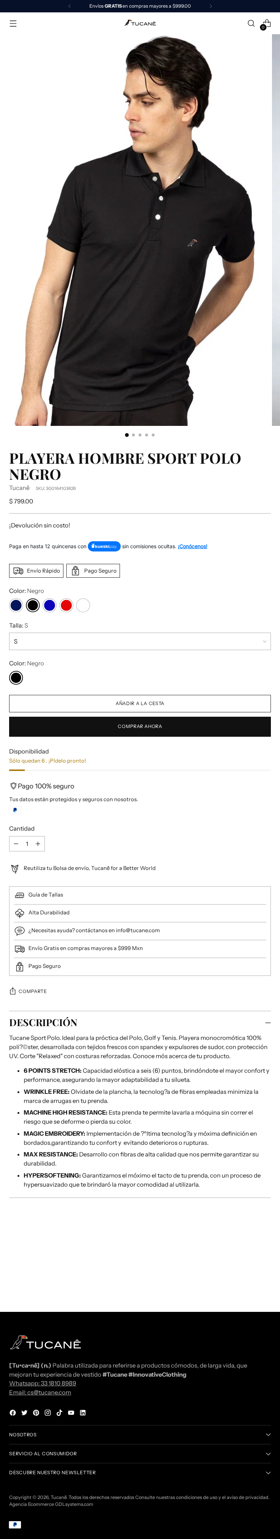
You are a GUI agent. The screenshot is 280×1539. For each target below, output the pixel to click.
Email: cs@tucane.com (40, 1392)
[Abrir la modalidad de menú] (12, 23)
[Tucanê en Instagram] (48, 1414)
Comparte (33, 991)
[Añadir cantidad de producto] (16, 843)
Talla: (18, 625)
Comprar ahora (140, 726)
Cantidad (22, 828)
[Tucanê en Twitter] (25, 1414)
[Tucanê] (140, 23)
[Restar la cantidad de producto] (37, 843)
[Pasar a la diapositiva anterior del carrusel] (248, 1257)
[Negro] (16, 678)
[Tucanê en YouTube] (71, 1414)
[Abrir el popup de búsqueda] (251, 23)
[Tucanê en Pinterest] (36, 1414)
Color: (26, 590)
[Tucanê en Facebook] (13, 1414)
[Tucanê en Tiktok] (60, 1414)
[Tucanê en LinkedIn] (83, 1414)
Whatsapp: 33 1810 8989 (42, 1383)
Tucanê (19, 487)
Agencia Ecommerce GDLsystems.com (51, 1504)
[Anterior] (70, 6)
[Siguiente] (211, 6)
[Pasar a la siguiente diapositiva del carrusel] (264, 1257)
